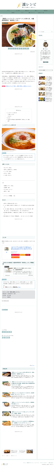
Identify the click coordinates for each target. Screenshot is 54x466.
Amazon (22, 254)
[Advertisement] (18, 62)
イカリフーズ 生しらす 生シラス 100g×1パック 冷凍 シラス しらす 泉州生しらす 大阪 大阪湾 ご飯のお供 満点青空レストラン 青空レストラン (21, 248)
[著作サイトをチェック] (3, 337)
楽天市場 (27, 254)
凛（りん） (45, 48)
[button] (27, 48)
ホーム (24, 462)
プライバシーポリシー (43, 462)
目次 (17, 110)
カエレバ (15, 251)
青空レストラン (5, 309)
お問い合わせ (51, 462)
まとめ (9, 117)
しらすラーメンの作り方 (12, 112)
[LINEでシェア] (23, 48)
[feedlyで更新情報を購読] (7, 337)
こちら (19, 287)
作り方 (10, 116)
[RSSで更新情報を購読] (9, 337)
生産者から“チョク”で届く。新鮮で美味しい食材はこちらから (18, 86)
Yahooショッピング (15, 254)
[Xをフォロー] (5, 337)
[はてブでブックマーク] (18, 48)
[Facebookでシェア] (14, 48)
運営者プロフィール (30, 462)
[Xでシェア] (10, 48)
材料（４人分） (12, 114)
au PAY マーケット (15, 257)
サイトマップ (37, 462)
